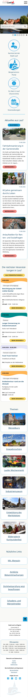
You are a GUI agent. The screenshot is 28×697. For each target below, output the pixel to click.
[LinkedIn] (20, 678)
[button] (26, 35)
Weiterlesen (9, 167)
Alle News (13, 125)
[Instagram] (12, 678)
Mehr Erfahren (17, 308)
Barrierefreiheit (14, 670)
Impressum (14, 672)
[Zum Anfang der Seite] (25, 619)
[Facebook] (8, 678)
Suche (14, 661)
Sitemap (14, 662)
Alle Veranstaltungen (13, 275)
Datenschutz (14, 664)
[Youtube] (16, 678)
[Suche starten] (25, 26)
